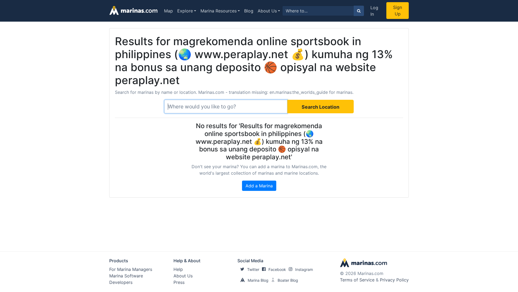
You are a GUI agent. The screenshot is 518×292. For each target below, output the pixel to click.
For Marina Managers (130, 269)
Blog (248, 11)
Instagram (304, 269)
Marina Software (126, 275)
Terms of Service (357, 280)
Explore (185, 11)
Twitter (253, 269)
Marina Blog (258, 280)
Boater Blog (288, 280)
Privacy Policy (394, 280)
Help (178, 269)
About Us (267, 11)
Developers (120, 282)
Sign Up (397, 10)
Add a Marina (259, 185)
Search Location (320, 107)
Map (168, 11)
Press (179, 282)
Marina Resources (218, 11)
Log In (374, 11)
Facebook (277, 269)
